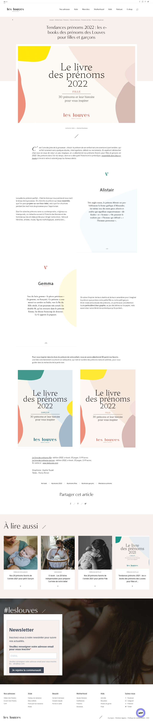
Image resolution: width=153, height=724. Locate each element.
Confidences (80, 701)
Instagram (142, 1)
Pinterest (145, 1)
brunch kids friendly (10, 701)
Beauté (55, 693)
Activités (103, 698)
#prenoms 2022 (56, 483)
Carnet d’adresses (58, 698)
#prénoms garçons (88, 483)
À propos (111, 718)
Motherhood (99, 9)
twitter (85, 504)
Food (102, 706)
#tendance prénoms (105, 483)
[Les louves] (15, 10)
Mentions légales (120, 718)
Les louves (12, 717)
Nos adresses (64, 9)
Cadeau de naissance (34, 698)
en (6, 1)
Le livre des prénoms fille (42, 457)
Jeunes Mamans (81, 698)
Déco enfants (32, 701)
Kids (110, 9)
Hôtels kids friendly (10, 698)
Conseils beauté (57, 701)
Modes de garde (106, 704)
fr (4, 1)
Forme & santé (57, 704)
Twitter (147, 1)
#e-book (44, 483)
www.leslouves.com (50, 463)
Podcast (119, 9)
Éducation (104, 701)
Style (76, 9)
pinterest (78, 504)
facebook (70, 504)
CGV (147, 718)
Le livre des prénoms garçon (43, 460)
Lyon (5, 703)
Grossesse (79, 706)
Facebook (139, 1)
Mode (30, 706)
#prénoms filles (72, 483)
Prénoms (79, 704)
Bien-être (85, 9)
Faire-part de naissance (35, 704)
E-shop (129, 9)
